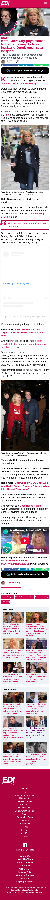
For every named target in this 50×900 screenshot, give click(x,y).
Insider (25, 836)
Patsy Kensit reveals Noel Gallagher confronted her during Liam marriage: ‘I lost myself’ (36, 677)
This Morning (25, 798)
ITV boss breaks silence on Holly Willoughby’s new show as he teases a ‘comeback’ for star (13, 653)
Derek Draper (8, 83)
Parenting (6, 602)
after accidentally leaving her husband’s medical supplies (24, 344)
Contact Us (25, 869)
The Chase (25, 804)
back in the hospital (29, 83)
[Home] (5, 4)
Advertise (25, 866)
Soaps (25, 814)
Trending (25, 830)
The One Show (25, 808)
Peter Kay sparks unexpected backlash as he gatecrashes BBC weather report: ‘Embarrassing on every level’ (13, 734)
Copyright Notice (25, 882)
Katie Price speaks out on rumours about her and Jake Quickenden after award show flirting (13, 677)
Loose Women (25, 801)
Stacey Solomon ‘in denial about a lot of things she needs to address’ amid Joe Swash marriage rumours (13, 628)
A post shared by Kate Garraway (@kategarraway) (25, 316)
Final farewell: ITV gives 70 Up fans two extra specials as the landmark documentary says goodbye (36, 759)
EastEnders (25, 820)
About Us (25, 856)
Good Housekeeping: (31, 506)
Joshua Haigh (14, 61)
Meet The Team (25, 859)
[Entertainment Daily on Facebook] (25, 845)
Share (9, 65)
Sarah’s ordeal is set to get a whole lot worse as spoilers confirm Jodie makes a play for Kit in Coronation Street (13, 708)
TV (25, 792)
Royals (25, 827)
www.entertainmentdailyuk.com (21, 888)
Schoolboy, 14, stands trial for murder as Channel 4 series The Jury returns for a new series (12, 759)
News (4, 38)
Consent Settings (25, 875)
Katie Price (25, 833)
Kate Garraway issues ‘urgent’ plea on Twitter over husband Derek (22, 332)
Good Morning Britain (24, 597)
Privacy (25, 878)
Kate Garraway (41, 597)
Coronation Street (25, 817)
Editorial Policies (25, 862)
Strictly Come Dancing (25, 811)
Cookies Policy (25, 872)
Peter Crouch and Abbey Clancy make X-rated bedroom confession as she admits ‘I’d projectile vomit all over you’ (36, 655)
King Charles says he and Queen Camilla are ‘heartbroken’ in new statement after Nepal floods (35, 732)
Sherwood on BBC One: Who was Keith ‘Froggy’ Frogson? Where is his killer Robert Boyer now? (25, 486)
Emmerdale (25, 824)
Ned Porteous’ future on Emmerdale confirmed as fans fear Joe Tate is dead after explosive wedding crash (36, 708)
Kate (7, 114)
